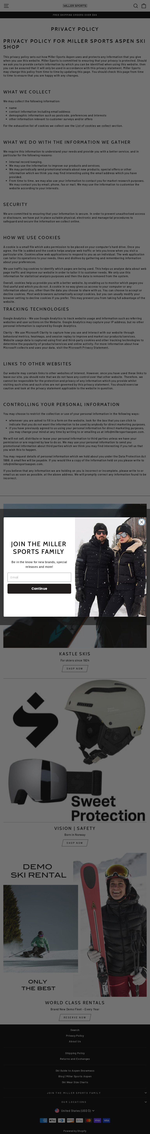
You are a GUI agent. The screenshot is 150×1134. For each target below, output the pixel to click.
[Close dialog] (141, 522)
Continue (39, 588)
